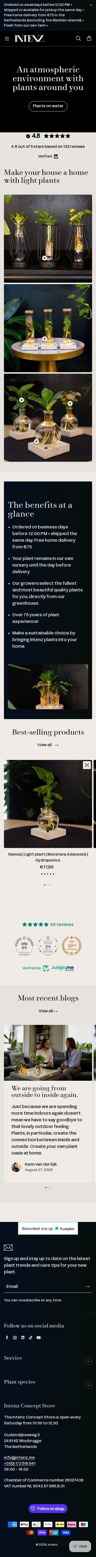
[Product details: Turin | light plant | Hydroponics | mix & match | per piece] (44, 258)
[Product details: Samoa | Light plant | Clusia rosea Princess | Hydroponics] (36, 441)
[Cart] (89, 39)
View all (44, 745)
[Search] (78, 39)
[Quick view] (87, 765)
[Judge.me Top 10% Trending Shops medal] (71, 946)
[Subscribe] (87, 1286)
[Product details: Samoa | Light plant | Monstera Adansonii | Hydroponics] (21, 400)
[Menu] (7, 39)
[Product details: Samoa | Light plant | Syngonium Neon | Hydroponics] (70, 403)
